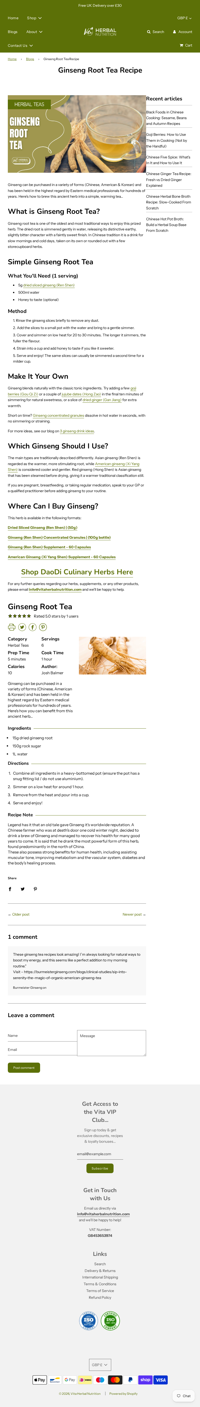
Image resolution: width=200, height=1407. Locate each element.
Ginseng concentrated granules (58, 415)
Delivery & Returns (100, 1270)
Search (100, 1264)
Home (13, 18)
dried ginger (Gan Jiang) (102, 399)
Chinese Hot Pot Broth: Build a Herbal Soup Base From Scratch (166, 225)
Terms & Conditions (100, 1284)
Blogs (13, 31)
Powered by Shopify (123, 1394)
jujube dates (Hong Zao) (81, 394)
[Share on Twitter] (23, 889)
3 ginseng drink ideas (77, 431)
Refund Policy (100, 1297)
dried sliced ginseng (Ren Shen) (49, 285)
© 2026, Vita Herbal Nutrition (80, 1394)
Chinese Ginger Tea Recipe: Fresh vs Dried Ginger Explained (168, 179)
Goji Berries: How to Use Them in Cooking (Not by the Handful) (166, 140)
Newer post (132, 914)
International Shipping (100, 1277)
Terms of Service (100, 1290)
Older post (20, 914)
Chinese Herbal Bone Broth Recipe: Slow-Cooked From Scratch (168, 202)
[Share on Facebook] (10, 889)
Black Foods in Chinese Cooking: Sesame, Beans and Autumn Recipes (166, 118)
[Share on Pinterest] (35, 889)
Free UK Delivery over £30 (100, 5)
